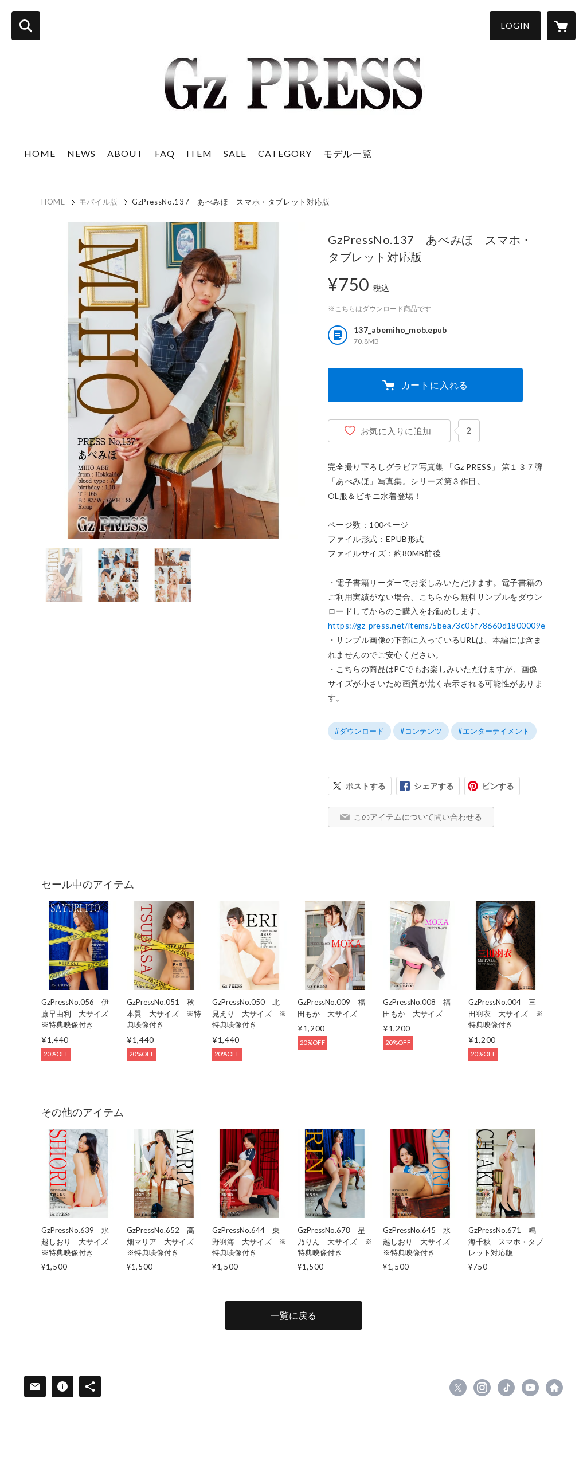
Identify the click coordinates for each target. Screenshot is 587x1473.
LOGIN (515, 25)
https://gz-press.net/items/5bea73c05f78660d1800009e (436, 625)
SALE (235, 153)
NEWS (81, 153)
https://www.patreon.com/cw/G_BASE (554, 1387)
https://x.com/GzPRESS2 (458, 1387)
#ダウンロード (359, 731)
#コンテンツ (421, 731)
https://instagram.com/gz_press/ (482, 1387)
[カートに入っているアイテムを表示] (561, 25)
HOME (40, 153)
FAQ (165, 153)
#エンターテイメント (494, 731)
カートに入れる (435, 384)
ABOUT (125, 153)
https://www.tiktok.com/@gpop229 (506, 1387)
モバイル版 (98, 201)
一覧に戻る (293, 1315)
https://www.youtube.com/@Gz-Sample (530, 1387)
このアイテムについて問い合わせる (418, 817)
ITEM (199, 153)
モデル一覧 (347, 153)
